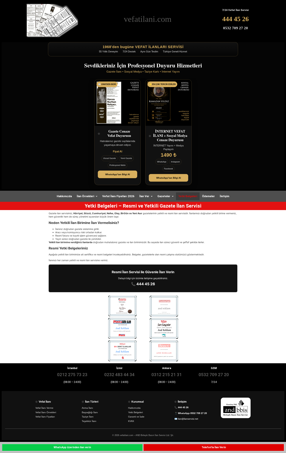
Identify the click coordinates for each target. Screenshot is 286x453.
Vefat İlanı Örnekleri (45, 412)
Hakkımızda (64, 196)
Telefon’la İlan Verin (214, 447)
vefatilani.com (147, 19)
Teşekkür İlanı (89, 421)
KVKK (131, 421)
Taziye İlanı (88, 416)
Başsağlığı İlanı (90, 412)
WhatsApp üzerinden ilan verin (72, 447)
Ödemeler (208, 196)
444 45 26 (235, 19)
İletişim (224, 196)
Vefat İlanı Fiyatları (45, 416)
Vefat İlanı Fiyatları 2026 (118, 196)
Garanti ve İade (136, 416)
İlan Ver (144, 196)
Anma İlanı (87, 408)
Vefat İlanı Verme (44, 408)
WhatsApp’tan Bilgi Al (117, 174)
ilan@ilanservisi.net (188, 418)
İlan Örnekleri (85, 196)
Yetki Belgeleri (187, 196)
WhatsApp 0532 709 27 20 (192, 413)
